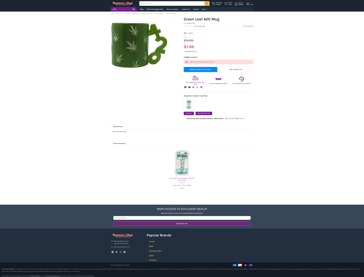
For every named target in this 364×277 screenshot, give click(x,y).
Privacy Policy (35, 276)
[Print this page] (193, 87)
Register (241, 4)
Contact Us (186, 9)
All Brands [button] (153, 260)
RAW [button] (151, 246)
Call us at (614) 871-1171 (122, 247)
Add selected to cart (204, 113)
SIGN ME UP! (182, 223)
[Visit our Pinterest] (116, 252)
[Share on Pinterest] (201, 87)
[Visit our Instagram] (124, 252)
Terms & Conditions (52, 276)
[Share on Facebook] (185, 87)
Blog (141, 9)
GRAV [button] (151, 256)
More (204, 9)
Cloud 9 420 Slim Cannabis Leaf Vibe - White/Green (182, 179)
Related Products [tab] (119, 143)
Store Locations (172, 9)
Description (118, 126)
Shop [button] (114, 9)
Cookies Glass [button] (155, 251)
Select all (189, 113)
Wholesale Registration (155, 9)
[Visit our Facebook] (112, 252)
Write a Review (248, 26)
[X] (120, 252)
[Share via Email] (189, 87)
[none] (139, 45)
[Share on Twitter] (197, 87)
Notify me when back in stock (200, 69)
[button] (235, 69)
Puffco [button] (152, 241)
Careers (196, 9)
